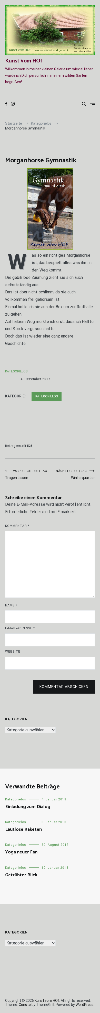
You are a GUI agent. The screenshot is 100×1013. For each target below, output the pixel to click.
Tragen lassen (26, 474)
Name (11, 605)
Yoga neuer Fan (21, 852)
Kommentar (17, 526)
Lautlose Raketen (23, 829)
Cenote (25, 1005)
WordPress (84, 1005)
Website (12, 651)
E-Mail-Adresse (20, 628)
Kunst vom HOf (23, 61)
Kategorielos (16, 371)
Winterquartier (75, 474)
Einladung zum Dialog (27, 807)
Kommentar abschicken (63, 687)
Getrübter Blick (21, 875)
